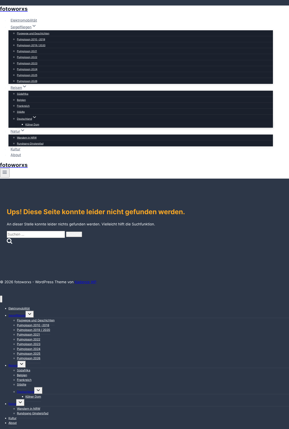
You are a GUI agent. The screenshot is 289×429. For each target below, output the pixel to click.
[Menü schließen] (1, 299)
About (16, 155)
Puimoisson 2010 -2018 (31, 39)
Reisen (13, 365)
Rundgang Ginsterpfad (30, 143)
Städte (21, 111)
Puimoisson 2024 (27, 69)
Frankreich (23, 105)
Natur (12, 403)
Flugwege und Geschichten (33, 33)
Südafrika (22, 93)
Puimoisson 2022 (27, 57)
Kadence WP (85, 282)
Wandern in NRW (27, 137)
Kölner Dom (32, 124)
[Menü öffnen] (5, 173)
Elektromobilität (24, 20)
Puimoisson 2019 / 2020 (31, 45)
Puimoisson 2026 (27, 81)
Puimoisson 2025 (27, 75)
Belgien (21, 99)
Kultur (15, 149)
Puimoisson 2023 (27, 63)
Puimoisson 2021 (27, 51)
